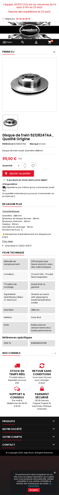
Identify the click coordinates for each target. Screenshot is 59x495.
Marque (34, 144)
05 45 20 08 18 (23, 19)
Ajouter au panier (18, 173)
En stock (23, 180)
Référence (7, 144)
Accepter (34, 490)
